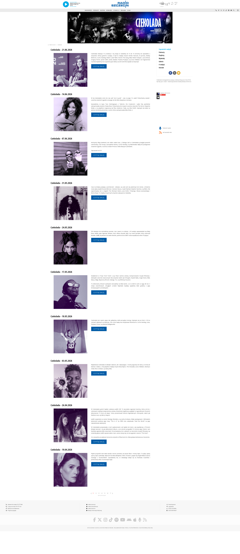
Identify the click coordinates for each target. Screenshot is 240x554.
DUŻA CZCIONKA (172, 508)
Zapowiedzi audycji (165, 49)
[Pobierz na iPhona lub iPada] (134, 518)
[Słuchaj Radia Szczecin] (65, 4)
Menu (238, 10)
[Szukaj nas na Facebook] (94, 518)
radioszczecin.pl (91, 504)
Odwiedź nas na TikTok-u (226, 10)
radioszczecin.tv (91, 508)
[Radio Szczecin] (120, 4)
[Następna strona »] (112, 493)
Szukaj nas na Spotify (228, 10)
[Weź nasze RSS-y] (145, 518)
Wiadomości (88, 10)
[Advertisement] (65, 542)
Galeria (161, 61)
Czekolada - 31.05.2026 (61, 183)
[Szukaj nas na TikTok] (111, 518)
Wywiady (162, 58)
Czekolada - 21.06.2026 (61, 49)
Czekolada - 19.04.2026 (61, 449)
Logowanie (171, 506)
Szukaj (233, 10)
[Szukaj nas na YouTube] (122, 518)
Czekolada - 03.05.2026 (61, 360)
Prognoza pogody (11, 510)
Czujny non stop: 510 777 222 (14, 506)
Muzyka (102, 10)
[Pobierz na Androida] (129, 518)
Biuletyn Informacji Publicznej (95, 510)
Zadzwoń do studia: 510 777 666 (14, 504)
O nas (128, 10)
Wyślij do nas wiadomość (231, 10)
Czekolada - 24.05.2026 (61, 227)
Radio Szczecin (53, 44)
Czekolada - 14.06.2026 (61, 94)
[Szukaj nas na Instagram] (105, 518)
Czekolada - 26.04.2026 (61, 405)
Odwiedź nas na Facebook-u (218, 10)
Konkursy (109, 10)
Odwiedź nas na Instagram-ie (223, 10)
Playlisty (161, 55)
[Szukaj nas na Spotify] (116, 518)
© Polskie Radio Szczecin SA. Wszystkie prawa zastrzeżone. (100, 528)
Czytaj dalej (98, 66)
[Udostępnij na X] (174, 73)
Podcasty (96, 10)
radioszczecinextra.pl (93, 506)
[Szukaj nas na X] (100, 518)
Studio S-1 (116, 10)
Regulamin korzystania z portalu (121, 528)
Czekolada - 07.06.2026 (61, 138)
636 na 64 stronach (102, 495)
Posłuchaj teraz (172, 504)
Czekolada (60, 44)
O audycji (162, 65)
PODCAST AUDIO (166, 128)
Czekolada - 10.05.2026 (61, 316)
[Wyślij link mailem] (178, 73)
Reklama (123, 10)
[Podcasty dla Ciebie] (139, 518)
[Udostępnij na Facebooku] (170, 73)
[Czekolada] (120, 27)
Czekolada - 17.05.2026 (61, 271)
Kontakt (161, 68)
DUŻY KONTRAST (172, 510)
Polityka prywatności (134, 528)
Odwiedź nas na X (221, 10)
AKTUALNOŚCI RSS (167, 132)
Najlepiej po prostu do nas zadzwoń (216, 10)
